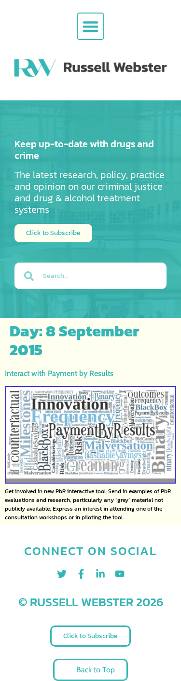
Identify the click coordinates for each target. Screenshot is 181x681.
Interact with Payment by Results (59, 373)
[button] (90, 26)
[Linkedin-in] (100, 574)
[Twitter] (62, 574)
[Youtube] (120, 574)
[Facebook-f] (81, 574)
